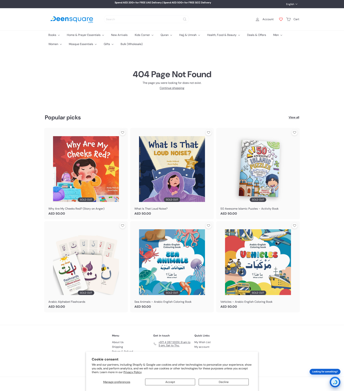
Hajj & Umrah (188, 35)
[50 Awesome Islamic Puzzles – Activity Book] (258, 173)
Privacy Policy (132, 372)
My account (201, 347)
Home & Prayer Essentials (84, 35)
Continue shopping (172, 88)
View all (294, 117)
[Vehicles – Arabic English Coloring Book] (258, 266)
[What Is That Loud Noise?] (172, 173)
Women (53, 44)
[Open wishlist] (281, 19)
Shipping (117, 347)
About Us (118, 342)
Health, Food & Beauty (222, 35)
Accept (170, 382)
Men (276, 35)
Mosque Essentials (81, 44)
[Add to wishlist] (122, 132)
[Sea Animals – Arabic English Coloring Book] (172, 266)
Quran (165, 35)
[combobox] (146, 19)
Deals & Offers (256, 35)
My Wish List (202, 342)
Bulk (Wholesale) (132, 44)
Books (52, 35)
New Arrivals (119, 35)
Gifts (107, 44)
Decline (224, 382)
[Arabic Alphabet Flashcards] (86, 266)
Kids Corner (143, 35)
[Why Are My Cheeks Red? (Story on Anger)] (86, 173)
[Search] (184, 19)
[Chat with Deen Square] (335, 382)
